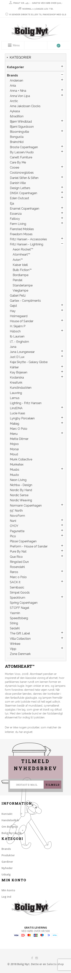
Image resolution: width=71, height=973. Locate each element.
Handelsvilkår (10, 820)
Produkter (8, 855)
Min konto (8, 890)
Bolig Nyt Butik (12, 833)
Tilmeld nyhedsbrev (35, 765)
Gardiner (7, 861)
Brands (6, 849)
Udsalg (6, 874)
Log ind (6, 896)
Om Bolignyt (10, 826)
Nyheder (7, 868)
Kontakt (7, 814)
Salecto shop (55, 964)
